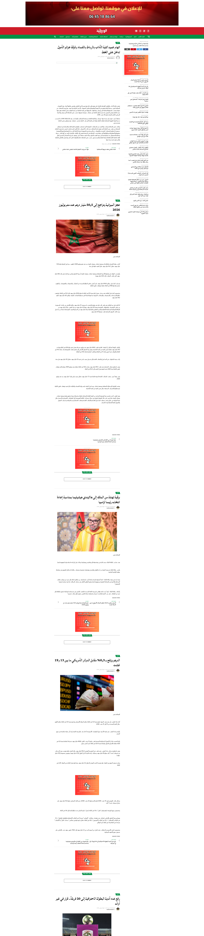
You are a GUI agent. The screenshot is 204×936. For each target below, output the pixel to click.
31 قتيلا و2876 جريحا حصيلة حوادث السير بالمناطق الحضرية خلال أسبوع (139, 129)
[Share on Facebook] (145, 49)
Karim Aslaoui (110, 58)
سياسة (121, 36)
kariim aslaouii (110, 215)
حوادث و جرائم (113, 36)
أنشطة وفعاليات (93, 36)
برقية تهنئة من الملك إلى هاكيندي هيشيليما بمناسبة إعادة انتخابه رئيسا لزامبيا (138, 45)
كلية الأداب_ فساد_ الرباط (106, 144)
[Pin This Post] (133, 49)
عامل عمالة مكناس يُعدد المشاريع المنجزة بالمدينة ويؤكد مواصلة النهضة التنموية (138, 155)
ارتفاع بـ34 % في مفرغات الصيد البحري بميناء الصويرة (138, 212)
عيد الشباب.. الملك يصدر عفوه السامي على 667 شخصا (138, 94)
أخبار (135, 36)
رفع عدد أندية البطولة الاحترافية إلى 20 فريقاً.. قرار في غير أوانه (138, 87)
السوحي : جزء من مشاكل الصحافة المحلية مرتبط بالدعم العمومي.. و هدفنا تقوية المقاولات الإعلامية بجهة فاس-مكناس (138, 181)
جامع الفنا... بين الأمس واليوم (140, 201)
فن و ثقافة (83, 36)
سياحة (99, 41)
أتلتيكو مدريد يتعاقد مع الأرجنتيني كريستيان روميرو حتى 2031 (139, 167)
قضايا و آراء (75, 36)
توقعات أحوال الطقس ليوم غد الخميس (138, 112)
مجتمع (68, 36)
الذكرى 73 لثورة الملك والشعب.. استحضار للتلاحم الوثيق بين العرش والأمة (138, 106)
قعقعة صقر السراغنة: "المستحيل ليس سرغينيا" (139, 100)
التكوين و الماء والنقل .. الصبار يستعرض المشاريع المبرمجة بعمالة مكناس (138, 148)
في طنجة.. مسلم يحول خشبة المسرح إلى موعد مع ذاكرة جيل (139, 195)
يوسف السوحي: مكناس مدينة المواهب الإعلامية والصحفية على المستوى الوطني (138, 142)
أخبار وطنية (129, 36)
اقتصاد (62, 36)
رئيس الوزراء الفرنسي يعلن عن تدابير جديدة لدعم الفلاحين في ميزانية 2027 (138, 188)
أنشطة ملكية (103, 36)
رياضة (104, 41)
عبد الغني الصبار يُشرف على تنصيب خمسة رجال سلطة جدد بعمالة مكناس (138, 161)
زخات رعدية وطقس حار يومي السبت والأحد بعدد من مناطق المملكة (139, 206)
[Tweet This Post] (139, 49)
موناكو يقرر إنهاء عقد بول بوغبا (140, 117)
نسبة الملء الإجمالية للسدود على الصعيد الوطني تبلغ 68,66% (138, 122)
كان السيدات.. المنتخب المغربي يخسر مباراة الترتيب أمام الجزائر (138, 174)
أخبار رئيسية (145, 78)
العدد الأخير (141, 36)
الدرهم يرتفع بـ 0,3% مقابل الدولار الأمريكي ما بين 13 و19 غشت (139, 81)
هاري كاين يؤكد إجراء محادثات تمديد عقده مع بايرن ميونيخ (139, 135)
